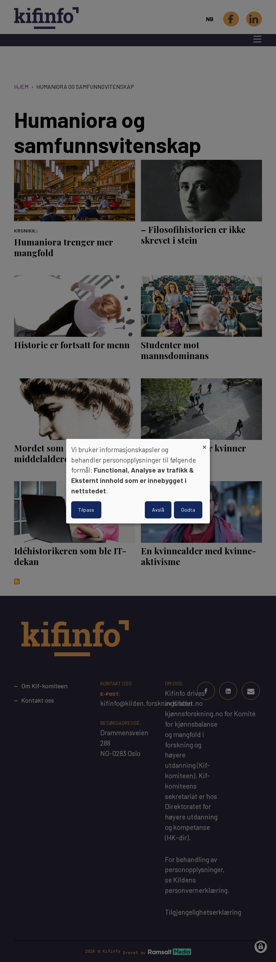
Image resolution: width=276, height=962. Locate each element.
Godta (188, 510)
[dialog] (138, 481)
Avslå (158, 510)
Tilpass (86, 510)
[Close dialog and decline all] (204, 443)
